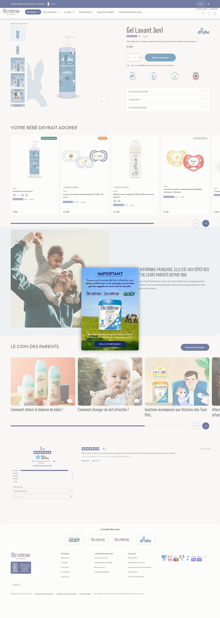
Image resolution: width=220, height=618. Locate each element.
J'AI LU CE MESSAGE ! (110, 344)
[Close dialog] (136, 270)
